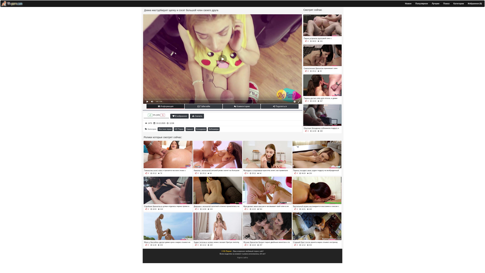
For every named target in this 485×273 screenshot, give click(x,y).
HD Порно (179, 129)
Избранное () (475, 4)
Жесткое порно (165, 129)
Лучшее (435, 4)
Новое (408, 4)
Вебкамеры (214, 129)
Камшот (189, 129)
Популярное (421, 4)
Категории (458, 4)
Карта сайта (242, 257)
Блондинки (201, 129)
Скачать (198, 116)
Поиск (446, 4)
